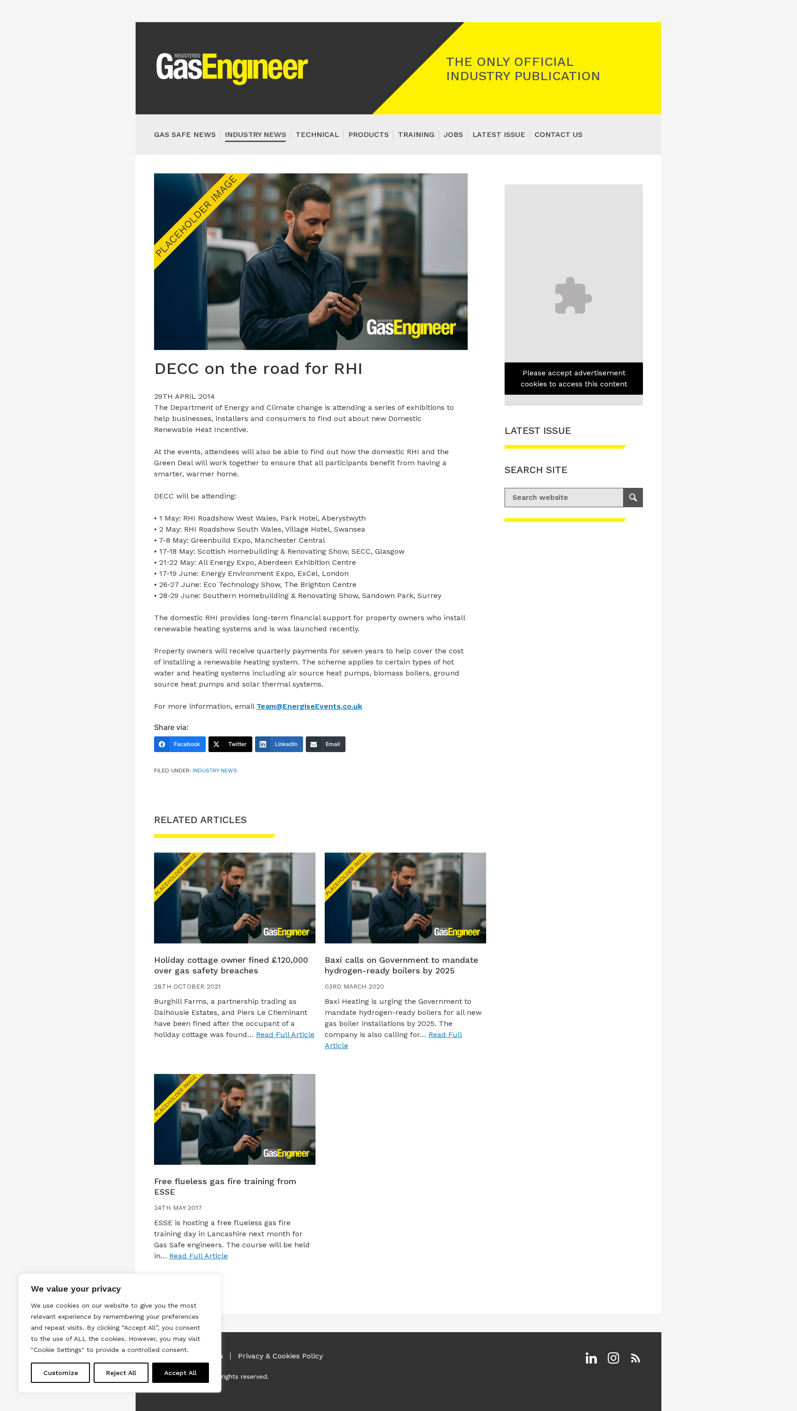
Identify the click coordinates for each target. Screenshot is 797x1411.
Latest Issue (498, 134)
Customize (60, 1372)
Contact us (559, 134)
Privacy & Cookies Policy (280, 1356)
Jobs (453, 134)
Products (368, 134)
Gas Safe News (185, 134)
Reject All (121, 1372)
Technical (317, 134)
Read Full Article (285, 1034)
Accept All (180, 1372)
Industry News (255, 134)
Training (416, 134)
